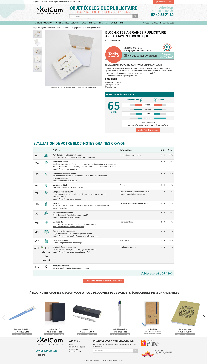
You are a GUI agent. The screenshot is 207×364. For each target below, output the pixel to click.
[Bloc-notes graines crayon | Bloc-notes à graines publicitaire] (73, 58)
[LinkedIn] (43, 355)
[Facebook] (39, 355)
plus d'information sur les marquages (67, 199)
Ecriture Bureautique (44, 22)
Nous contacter (164, 2)
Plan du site (73, 349)
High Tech (93, 22)
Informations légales (77, 347)
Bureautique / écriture (65, 27)
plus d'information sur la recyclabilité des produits (71, 252)
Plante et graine (117, 22)
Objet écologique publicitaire (103, 8)
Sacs (84, 22)
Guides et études (150, 22)
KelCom (92, 360)
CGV (71, 344)
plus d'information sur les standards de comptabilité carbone (75, 236)
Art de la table (62, 22)
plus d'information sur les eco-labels (66, 217)
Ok (135, 350)
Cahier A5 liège (152, 329)
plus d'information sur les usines (65, 169)
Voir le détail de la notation (148, 130)
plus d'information (59, 208)
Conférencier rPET (54, 329)
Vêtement (75, 22)
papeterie (77, 27)
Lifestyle (103, 22)
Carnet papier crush (185, 329)
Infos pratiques (167, 22)
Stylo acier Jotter (87, 329)
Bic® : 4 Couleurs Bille (120, 329)
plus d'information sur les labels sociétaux (68, 226)
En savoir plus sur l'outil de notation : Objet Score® (104, 281)
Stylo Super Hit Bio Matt (21, 329)
